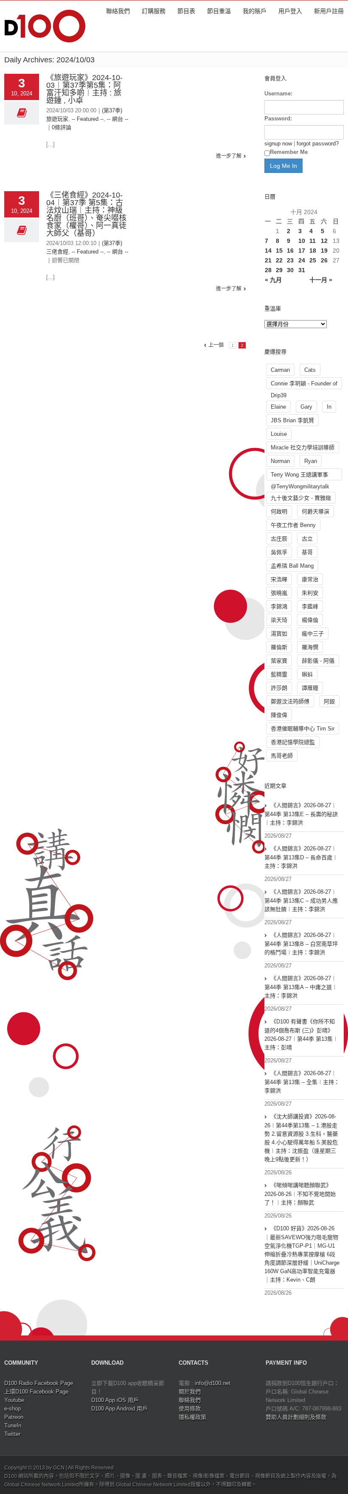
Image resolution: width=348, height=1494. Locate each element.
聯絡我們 (118, 11)
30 (290, 270)
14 (268, 250)
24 (301, 260)
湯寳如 (279, 633)
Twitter (12, 1434)
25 (312, 260)
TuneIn (12, 1425)
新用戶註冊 (329, 11)
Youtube (14, 1400)
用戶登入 (290, 11)
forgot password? (318, 143)
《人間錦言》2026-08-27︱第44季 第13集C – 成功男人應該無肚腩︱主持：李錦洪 (301, 900)
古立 (307, 538)
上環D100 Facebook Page (36, 1391)
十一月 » (320, 279)
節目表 (186, 11)
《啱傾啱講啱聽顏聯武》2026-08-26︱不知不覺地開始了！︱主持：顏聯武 (300, 1194)
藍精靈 (279, 674)
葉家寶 (279, 661)
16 (290, 250)
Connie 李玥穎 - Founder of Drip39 (304, 384)
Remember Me (289, 152)
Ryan (310, 461)
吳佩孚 (279, 552)
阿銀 (329, 701)
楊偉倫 (310, 620)
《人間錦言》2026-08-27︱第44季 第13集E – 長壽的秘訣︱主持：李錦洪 (301, 814)
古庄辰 (279, 538)
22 (279, 260)
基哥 (307, 552)
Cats (310, 370)
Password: (278, 118)
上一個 (216, 345)
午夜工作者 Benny (293, 525)
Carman (280, 370)
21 (268, 260)
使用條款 (190, 1408)
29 (279, 270)
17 (301, 250)
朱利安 (310, 593)
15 (279, 250)
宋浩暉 (279, 579)
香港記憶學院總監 (293, 742)
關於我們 (190, 1391)
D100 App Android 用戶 (119, 1408)
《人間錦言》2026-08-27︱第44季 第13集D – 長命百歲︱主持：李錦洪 (301, 857)
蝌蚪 (307, 674)
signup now (278, 143)
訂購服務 (154, 11)
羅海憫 (310, 647)
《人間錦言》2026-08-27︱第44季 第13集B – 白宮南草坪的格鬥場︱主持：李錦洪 (301, 944)
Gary (306, 407)
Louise (279, 434)
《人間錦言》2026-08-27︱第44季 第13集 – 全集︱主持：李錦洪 (302, 1082)
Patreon (13, 1417)
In (329, 407)
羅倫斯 (279, 647)
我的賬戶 (255, 11)
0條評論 (61, 127)
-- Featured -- (88, 119)
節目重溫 (219, 11)
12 (324, 240)
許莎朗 (279, 688)
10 (301, 240)
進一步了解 (228, 156)
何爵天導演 (315, 511)
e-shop (12, 1408)
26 (324, 260)
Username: (278, 93)
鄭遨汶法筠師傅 (290, 701)
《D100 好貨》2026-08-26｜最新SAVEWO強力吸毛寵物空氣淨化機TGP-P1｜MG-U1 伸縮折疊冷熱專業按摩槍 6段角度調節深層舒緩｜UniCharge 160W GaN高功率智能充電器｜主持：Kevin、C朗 (302, 1254)
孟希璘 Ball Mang (292, 566)
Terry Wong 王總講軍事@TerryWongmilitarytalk (300, 475)
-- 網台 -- (117, 119)
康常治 (310, 579)
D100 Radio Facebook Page (38, 1383)
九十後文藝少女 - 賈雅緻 (301, 498)
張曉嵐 (279, 593)
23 (290, 260)
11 (312, 240)
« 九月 (273, 279)
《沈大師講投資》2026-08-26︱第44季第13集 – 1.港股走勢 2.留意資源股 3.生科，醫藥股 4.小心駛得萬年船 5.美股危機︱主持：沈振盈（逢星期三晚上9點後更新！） (301, 1137)
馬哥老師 (282, 756)
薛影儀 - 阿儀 (318, 661)
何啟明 (279, 511)
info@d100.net (212, 1383)
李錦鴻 (279, 606)
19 (324, 250)
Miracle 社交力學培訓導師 (302, 447)
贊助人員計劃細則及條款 (296, 1417)
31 (301, 270)
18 (312, 250)
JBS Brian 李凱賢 (292, 420)
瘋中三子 (313, 633)
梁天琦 (279, 620)
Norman (280, 461)
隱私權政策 (192, 1417)
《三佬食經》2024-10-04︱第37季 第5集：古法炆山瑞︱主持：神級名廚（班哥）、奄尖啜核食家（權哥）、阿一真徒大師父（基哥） (86, 214)
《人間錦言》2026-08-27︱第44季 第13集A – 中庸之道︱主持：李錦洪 (300, 987)
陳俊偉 (279, 715)
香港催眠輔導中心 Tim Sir (302, 728)
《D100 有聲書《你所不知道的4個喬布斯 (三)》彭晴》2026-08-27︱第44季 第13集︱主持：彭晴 (301, 1034)
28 (268, 270)
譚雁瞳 (310, 688)
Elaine (278, 407)
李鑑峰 (310, 606)
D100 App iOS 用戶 (115, 1400)
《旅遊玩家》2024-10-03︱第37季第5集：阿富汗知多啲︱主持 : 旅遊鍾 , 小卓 (84, 89)
